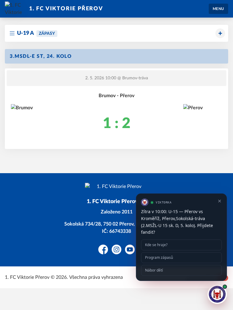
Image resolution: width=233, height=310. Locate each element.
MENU (218, 9)
